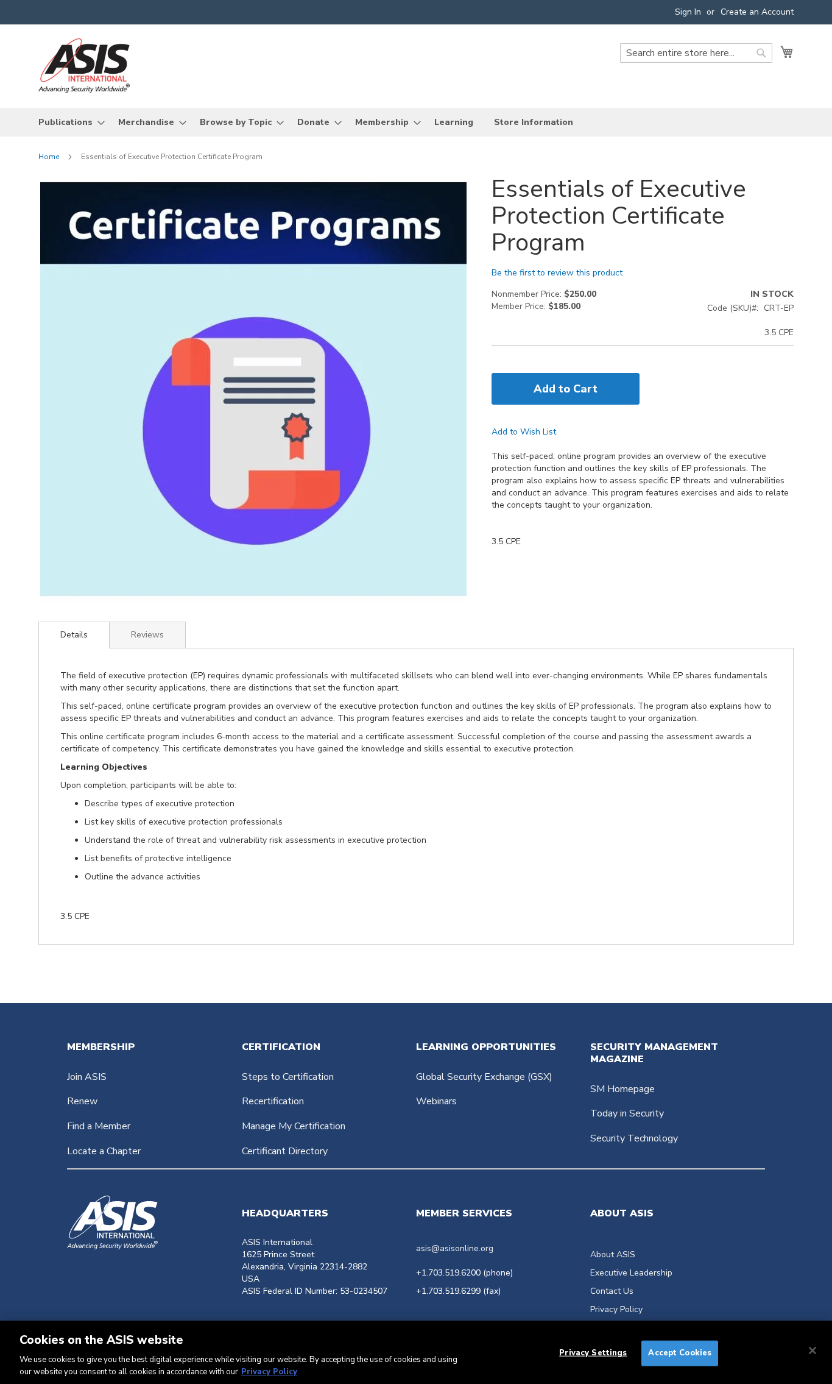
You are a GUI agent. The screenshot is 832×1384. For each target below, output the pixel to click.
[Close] (812, 1350)
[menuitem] (68, 122)
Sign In (688, 12)
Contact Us (611, 1291)
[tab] (74, 635)
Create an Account (757, 12)
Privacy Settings (593, 1352)
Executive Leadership (631, 1273)
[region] (416, 1352)
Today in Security (627, 1113)
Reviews (147, 635)
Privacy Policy (616, 1309)
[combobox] (696, 53)
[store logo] (84, 65)
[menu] (416, 122)
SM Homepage (622, 1089)
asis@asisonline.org (454, 1248)
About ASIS (612, 1254)
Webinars (436, 1101)
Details (74, 635)
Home (48, 156)
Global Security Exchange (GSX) (484, 1077)
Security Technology (634, 1138)
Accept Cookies (679, 1352)
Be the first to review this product (557, 273)
